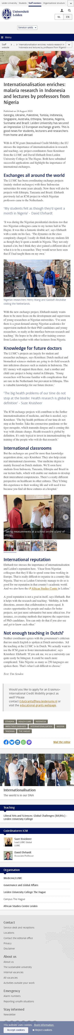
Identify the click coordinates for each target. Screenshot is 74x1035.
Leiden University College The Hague (25, 892)
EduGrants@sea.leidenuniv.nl (38, 701)
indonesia (41, 721)
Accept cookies (16, 1030)
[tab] (10, 545)
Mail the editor (61, 742)
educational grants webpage (38, 705)
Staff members (35, 3)
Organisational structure (54, 3)
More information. (44, 1025)
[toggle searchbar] (69, 10)
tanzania (10, 731)
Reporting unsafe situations (19, 1001)
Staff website (5, 46)
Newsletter (10, 1014)
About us (9, 962)
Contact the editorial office (18, 938)
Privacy (7, 943)
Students (23, 3)
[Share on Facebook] (6, 742)
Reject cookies (43, 1030)
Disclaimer (9, 948)
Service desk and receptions (19, 927)
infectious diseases (15, 726)
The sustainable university (18, 967)
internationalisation (41, 726)
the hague (24, 731)
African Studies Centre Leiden (21, 906)
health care (24, 721)
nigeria (60, 726)
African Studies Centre (44, 588)
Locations (9, 933)
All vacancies (11, 977)
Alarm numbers (12, 996)
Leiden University (9, 3)
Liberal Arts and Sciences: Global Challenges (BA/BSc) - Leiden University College (35, 817)
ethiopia (9, 721)
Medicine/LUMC (13, 878)
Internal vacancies (13, 972)
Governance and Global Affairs (21, 885)
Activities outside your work (19, 983)
